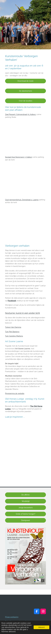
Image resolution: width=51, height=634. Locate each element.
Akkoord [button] (41, 627)
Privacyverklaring (11, 617)
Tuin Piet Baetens (12, 332)
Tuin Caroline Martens (14, 336)
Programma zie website (14, 393)
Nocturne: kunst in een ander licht (22, 313)
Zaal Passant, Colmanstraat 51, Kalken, (20, 114)
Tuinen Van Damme (13, 327)
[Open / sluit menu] (48, 2)
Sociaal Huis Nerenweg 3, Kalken (18, 157)
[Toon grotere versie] (25, 556)
